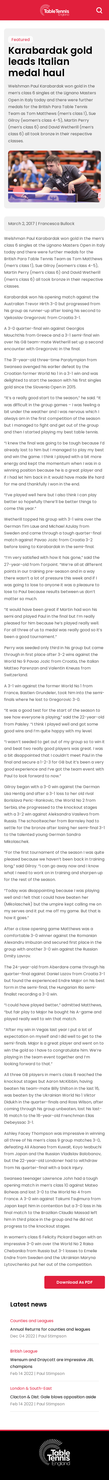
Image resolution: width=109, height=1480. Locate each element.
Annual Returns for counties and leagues (50, 1329)
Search (99, 10)
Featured (20, 39)
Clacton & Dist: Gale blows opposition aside (53, 1397)
